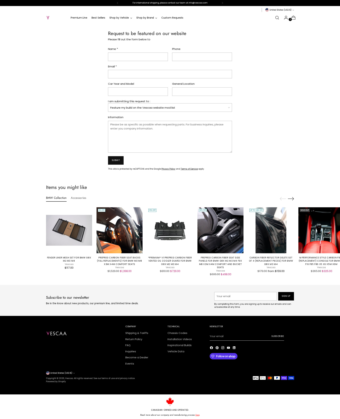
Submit (116, 160)
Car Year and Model (121, 84)
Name (113, 49)
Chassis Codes (177, 333)
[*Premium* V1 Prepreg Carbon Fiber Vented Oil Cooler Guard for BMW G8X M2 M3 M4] (170, 230)
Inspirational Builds (180, 345)
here (197, 415)
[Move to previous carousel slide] (283, 199)
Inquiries (130, 351)
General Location (183, 84)
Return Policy (133, 339)
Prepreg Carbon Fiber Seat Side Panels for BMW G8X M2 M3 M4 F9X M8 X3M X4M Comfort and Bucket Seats (220, 262)
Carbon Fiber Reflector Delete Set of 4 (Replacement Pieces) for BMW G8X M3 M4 (271, 261)
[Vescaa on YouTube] (229, 348)
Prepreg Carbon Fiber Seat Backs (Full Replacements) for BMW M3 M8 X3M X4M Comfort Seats (119, 261)
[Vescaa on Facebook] (212, 348)
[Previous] (117, 3)
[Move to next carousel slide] (291, 199)
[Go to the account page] (284, 17)
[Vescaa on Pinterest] (217, 348)
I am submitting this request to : (129, 101)
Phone (176, 49)
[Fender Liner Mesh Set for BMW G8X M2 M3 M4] (69, 230)
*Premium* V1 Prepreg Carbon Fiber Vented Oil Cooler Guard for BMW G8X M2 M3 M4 (170, 261)
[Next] (222, 3)
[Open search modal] (277, 17)
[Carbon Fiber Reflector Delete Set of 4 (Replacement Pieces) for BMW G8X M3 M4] (271, 230)
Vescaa (69, 378)
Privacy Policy (168, 168)
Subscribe (277, 336)
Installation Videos (180, 339)
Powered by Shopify (56, 381)
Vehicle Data (176, 351)
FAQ (128, 345)
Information (115, 117)
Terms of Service (189, 168)
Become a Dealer (136, 357)
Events (129, 363)
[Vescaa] (56, 17)
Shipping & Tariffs (136, 333)
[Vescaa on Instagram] (223, 348)
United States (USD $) (280, 9)
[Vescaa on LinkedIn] (234, 348)
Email (112, 66)
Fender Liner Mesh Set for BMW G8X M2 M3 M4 (69, 259)
